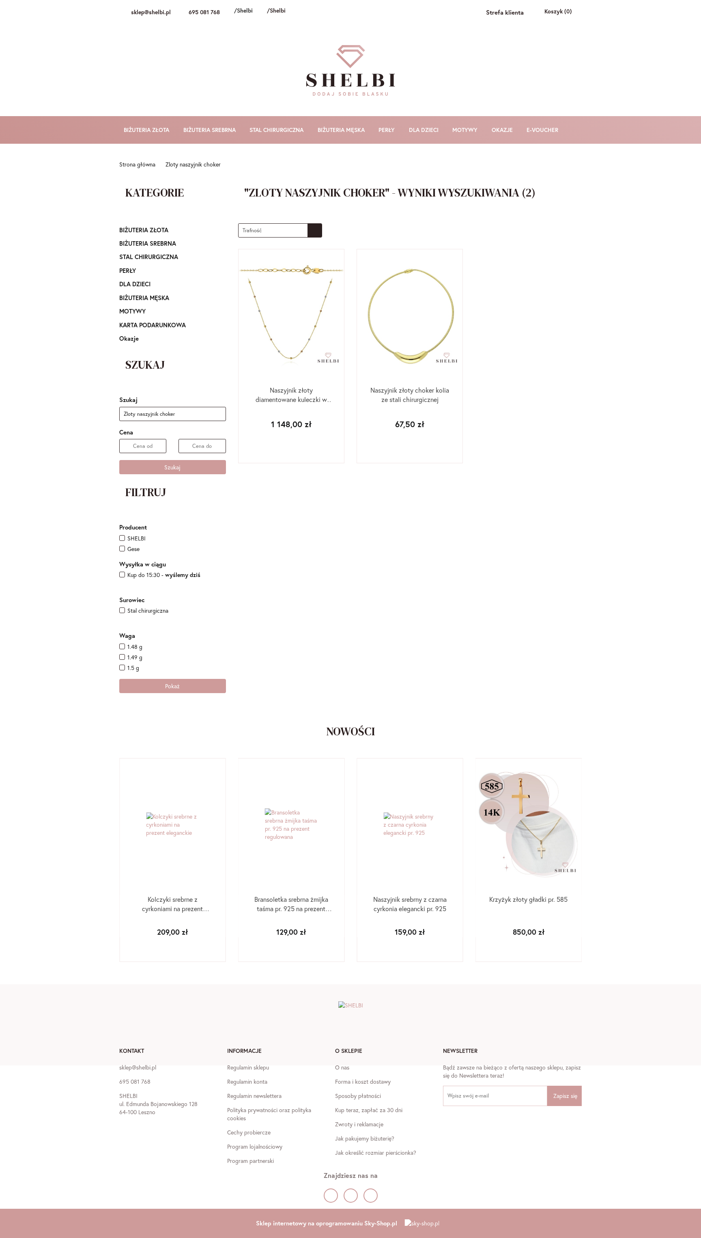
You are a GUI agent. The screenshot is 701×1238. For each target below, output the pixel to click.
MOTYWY (465, 130)
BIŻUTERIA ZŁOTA (147, 130)
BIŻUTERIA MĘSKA (342, 130)
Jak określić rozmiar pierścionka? (375, 1152)
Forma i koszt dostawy (363, 1081)
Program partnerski (250, 1161)
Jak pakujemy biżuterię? (364, 1138)
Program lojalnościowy (254, 1146)
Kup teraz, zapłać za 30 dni (368, 1110)
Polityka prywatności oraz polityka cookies (269, 1114)
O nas (342, 1067)
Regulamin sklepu (248, 1067)
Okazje (129, 338)
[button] (131, 1051)
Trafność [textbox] (252, 230)
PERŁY (387, 130)
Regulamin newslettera (254, 1096)
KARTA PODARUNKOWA (152, 325)
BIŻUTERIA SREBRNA (210, 130)
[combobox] (280, 230)
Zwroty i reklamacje (359, 1124)
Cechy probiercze (249, 1132)
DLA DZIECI (424, 130)
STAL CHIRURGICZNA (277, 130)
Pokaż (172, 686)
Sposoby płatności (358, 1096)
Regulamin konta (247, 1081)
